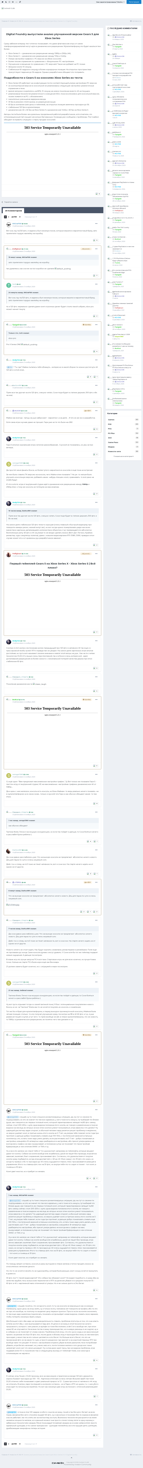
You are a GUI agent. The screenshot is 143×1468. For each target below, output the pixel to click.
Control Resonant (119, 315)
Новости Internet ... (120, 237)
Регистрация (134, 2)
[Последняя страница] (20, 216)
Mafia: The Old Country (121, 227)
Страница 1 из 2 (30, 217)
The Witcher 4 (118, 44)
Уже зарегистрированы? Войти (109, 2)
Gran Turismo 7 (118, 282)
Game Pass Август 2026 (121, 334)
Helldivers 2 (117, 132)
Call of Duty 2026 (119, 123)
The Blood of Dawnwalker (122, 35)
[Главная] (2, 2)
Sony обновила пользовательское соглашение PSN (120, 99)
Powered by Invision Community (77, 1464)
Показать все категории (123, 456)
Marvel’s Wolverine (119, 161)
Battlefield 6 (117, 356)
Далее (14, 217)
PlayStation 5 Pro (119, 389)
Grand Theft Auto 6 (119, 63)
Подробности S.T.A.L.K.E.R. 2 (123, 218)
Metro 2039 (117, 142)
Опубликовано (23, 226)
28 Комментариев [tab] (13, 211)
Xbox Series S (118, 325)
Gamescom (117, 151)
